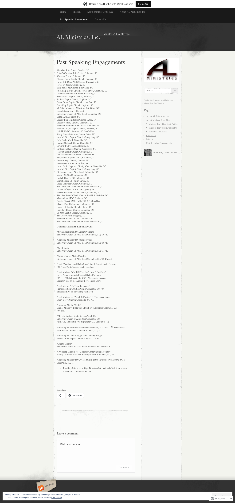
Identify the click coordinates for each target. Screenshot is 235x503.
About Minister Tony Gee (100, 11)
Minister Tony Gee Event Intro (163, 127)
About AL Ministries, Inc (132, 11)
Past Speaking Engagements (74, 19)
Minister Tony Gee (150, 103)
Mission (77, 11)
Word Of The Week (158, 131)
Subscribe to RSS (46, 488)
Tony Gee (160, 103)
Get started (143, 4)
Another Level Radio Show (164, 100)
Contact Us (100, 19)
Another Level (149, 100)
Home (63, 11)
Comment (124, 467)
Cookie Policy (56, 497)
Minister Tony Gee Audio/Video (163, 123)
